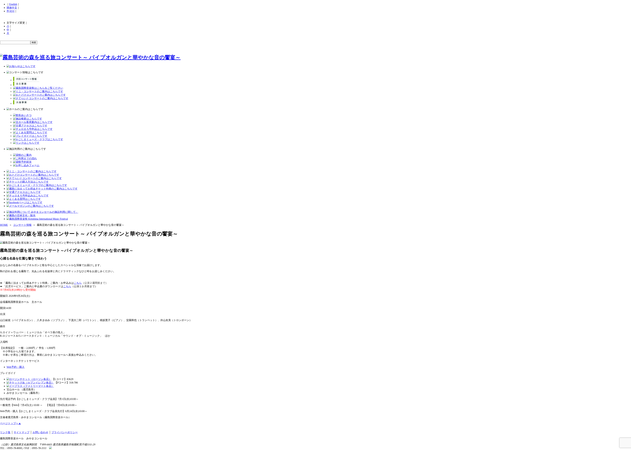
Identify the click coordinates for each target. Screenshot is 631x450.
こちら (78, 282)
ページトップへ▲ (10, 423)
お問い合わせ (40, 432)
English (13, 4)
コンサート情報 (22, 225)
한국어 (10, 11)
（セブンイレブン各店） (39, 382)
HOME (4, 225)
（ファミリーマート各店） (38, 386)
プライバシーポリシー (64, 432)
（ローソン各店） (40, 379)
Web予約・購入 (15, 367)
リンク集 (5, 432)
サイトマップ (21, 432)
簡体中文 (12, 7)
